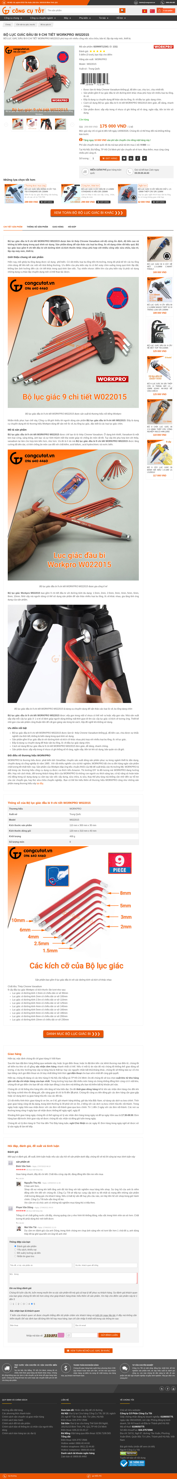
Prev (6, 125)
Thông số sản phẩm (37, 227)
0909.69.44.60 (88, 1450)
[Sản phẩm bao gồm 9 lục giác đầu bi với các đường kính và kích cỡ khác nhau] (32, 129)
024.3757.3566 (79, 1420)
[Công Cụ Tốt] (23, 13)
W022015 (74, 820)
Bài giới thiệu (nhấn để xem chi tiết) (137, 1446)
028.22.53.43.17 (80, 1430)
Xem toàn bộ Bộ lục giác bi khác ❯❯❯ (88, 212)
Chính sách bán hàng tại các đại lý (19, 1433)
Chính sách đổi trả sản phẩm (16, 1423)
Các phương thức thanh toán (16, 1413)
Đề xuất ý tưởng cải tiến (29, 1253)
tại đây (40, 783)
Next (72, 125)
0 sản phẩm (167, 11)
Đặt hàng (111, 158)
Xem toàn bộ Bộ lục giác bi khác (90, 1351)
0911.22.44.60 (87, 1446)
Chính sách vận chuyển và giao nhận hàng (23, 1417)
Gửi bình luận (109, 1335)
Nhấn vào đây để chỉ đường (88, 1410)
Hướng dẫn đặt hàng (12, 1410)
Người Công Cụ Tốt (130, 1450)
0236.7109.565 (103, 1433)
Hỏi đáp (72, 227)
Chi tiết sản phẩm (12, 227)
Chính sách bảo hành (12, 1420)
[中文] (152, 11)
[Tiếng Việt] (144, 11)
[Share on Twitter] (144, 158)
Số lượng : (84, 158)
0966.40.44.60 (83, 1443)
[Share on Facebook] (137, 158)
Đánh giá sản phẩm (26, 1246)
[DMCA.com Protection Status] (128, 1454)
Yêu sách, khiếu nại (27, 1250)
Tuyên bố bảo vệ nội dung (132, 1458)
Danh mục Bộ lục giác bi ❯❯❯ (73, 1034)
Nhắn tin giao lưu (25, 1256)
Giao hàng (58, 227)
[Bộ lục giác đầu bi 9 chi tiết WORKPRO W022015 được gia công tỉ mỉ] (60, 129)
